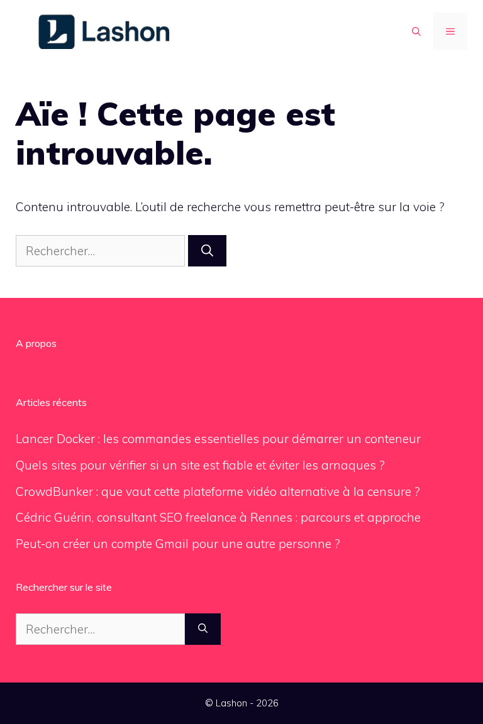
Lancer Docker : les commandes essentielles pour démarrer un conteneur (218, 438)
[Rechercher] (207, 251)
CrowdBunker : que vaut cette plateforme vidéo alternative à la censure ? (218, 491)
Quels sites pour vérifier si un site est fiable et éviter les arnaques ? (200, 465)
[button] (416, 31)
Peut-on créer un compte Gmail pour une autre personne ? (178, 543)
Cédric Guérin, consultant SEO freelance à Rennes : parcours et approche (218, 517)
